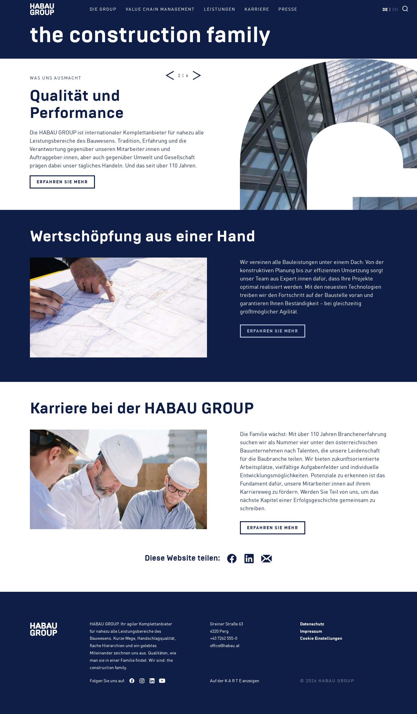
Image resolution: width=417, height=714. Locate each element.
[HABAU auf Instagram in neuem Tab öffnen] (142, 680)
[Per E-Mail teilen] (266, 558)
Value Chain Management (160, 9)
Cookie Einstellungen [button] (321, 638)
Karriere (257, 9)
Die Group (103, 9)
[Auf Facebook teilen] (232, 558)
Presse (287, 9)
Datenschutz (312, 624)
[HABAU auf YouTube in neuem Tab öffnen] (162, 680)
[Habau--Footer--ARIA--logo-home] (43, 630)
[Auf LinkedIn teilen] (249, 558)
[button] (170, 75)
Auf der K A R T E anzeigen (234, 680)
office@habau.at (225, 645)
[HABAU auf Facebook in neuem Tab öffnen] (131, 680)
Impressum (311, 631)
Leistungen (219, 9)
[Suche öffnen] (406, 9)
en (395, 9)
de (385, 9)
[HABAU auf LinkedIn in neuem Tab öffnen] (152, 680)
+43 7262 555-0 (223, 638)
